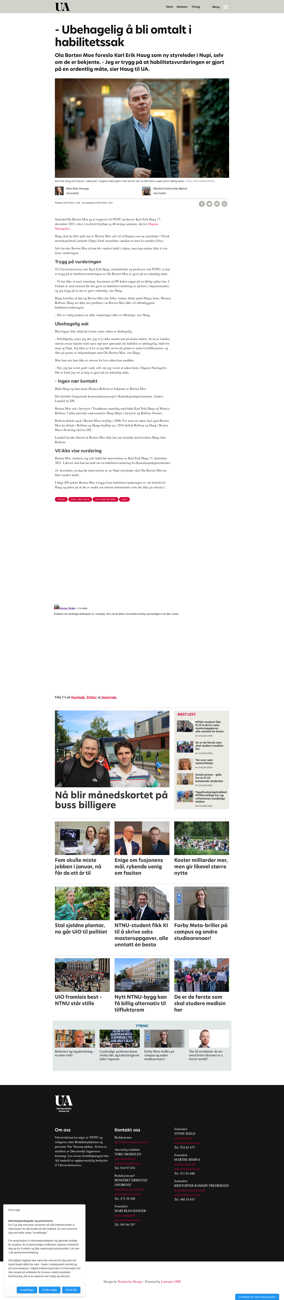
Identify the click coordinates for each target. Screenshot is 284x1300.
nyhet (61, 499)
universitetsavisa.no (128, 1163)
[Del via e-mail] (217, 204)
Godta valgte (49, 1289)
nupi (124, 499)
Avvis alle (71, 1289)
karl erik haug (80, 499)
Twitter (91, 697)
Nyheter (182, 7)
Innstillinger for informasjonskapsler (257, 1297)
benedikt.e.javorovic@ (129, 1189)
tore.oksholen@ (125, 1158)
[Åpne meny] (225, 6)
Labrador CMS (171, 1281)
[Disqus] (142, 558)
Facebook (78, 697)
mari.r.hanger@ (125, 1215)
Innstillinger (27, 1289)
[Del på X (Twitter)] (209, 204)
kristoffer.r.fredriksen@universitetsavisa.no (190, 1192)
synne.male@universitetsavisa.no (187, 1140)
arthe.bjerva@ (186, 1164)
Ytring (195, 7)
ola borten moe (105, 499)
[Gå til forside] (62, 7)
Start (169, 7)
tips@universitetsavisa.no (132, 1142)
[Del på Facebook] (202, 204)
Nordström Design (130, 1281)
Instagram (109, 697)
